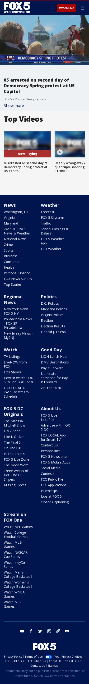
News (10, 205)
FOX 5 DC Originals (13, 411)
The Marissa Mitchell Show (14, 423)
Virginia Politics (52, 314)
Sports (9, 250)
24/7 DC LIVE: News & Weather (17, 231)
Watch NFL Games (18, 526)
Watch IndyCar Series (15, 564)
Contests (48, 473)
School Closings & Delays (55, 231)
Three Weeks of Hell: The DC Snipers (16, 475)
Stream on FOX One (15, 517)
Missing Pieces (15, 485)
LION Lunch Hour (54, 356)
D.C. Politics (50, 303)
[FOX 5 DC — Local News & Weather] (17, 7)
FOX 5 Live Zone (16, 459)
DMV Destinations (55, 362)
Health (9, 267)
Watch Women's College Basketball (18, 584)
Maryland (11, 223)
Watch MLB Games (13, 544)
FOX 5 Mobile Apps (55, 462)
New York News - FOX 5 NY (17, 311)
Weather (50, 205)
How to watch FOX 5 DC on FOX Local (18, 380)
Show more (14, 105)
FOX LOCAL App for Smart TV (53, 437)
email (67, 631)
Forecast (47, 212)
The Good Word (16, 465)
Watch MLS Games (12, 604)
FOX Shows (12, 372)
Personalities (51, 451)
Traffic (46, 223)
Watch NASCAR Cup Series (16, 554)
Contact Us (49, 445)
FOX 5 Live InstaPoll (49, 417)
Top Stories (13, 284)
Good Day (51, 350)
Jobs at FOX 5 (51, 496)
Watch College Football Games (16, 534)
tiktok (58, 631)
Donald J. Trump (53, 332)
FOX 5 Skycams (53, 217)
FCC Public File (52, 479)
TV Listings (12, 356)
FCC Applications (53, 485)
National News (15, 239)
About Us (51, 408)
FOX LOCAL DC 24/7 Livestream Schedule (16, 392)
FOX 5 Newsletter (54, 456)
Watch (10, 350)
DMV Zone (12, 431)
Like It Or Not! (14, 436)
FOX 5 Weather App (52, 241)
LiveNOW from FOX (15, 364)
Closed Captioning (55, 502)
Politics (48, 296)
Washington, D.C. (17, 212)
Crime (8, 244)
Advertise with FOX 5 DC (55, 427)
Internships (49, 490)
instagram (49, 631)
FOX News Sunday (18, 278)
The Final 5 (12, 442)
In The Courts (14, 453)
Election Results (53, 326)
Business (11, 256)
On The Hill (12, 448)
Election (47, 320)
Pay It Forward (52, 368)
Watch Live (66, 8)
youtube (22, 631)
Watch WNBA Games (14, 594)
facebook (31, 631)
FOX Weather (51, 249)
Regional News (13, 299)
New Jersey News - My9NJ (18, 335)
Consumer (12, 261)
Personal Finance (17, 273)
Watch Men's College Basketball (18, 574)
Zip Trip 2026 (51, 388)
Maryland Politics (54, 309)
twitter (40, 631)
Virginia (9, 217)
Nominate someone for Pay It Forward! (54, 377)
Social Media (50, 468)
